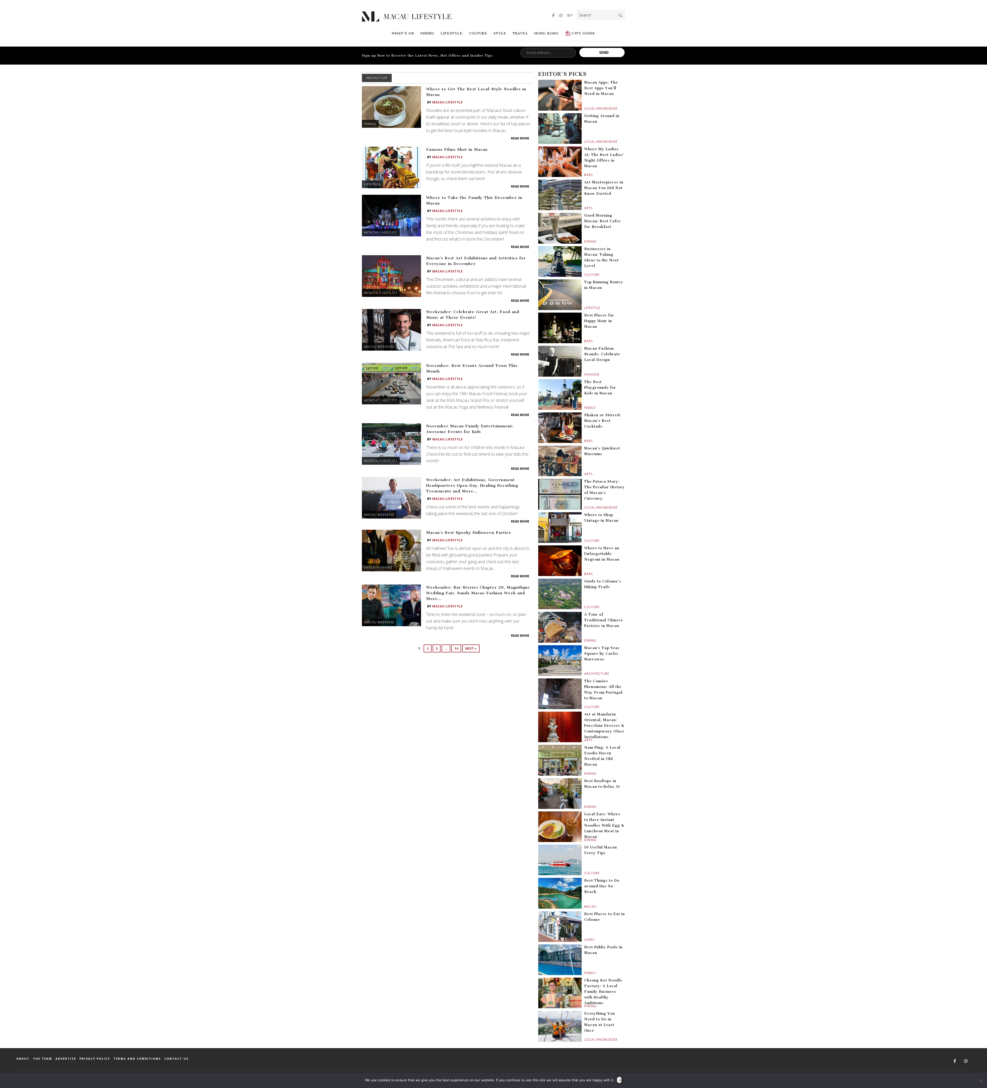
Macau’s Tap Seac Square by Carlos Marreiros (602, 653)
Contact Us (176, 1058)
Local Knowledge (585, 108)
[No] (980, 1080)
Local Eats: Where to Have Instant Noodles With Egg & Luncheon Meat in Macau (604, 825)
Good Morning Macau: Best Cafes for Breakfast (602, 221)
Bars (585, 175)
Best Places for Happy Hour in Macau (599, 321)
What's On (403, 33)
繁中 (570, 15)
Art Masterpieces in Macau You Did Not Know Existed (603, 188)
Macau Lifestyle (447, 102)
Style (500, 33)
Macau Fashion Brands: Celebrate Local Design (602, 354)
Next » (471, 648)
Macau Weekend (379, 346)
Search (620, 15)
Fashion (585, 374)
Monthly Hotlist (381, 232)
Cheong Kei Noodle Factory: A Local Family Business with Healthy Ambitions (603, 991)
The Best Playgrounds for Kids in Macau (600, 387)
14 (456, 648)
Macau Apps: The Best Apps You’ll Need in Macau (601, 88)
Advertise (66, 1058)
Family (585, 407)
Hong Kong (546, 33)
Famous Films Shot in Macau (457, 149)
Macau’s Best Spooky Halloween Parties (468, 532)
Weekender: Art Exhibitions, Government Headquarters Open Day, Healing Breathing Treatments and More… (472, 485)
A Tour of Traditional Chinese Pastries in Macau (603, 620)
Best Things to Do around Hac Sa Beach (601, 886)
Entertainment (378, 567)
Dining (427, 33)
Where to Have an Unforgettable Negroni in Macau (601, 554)
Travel (520, 33)
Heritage (372, 184)
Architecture (585, 673)
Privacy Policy (94, 1058)
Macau (585, 906)
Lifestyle (452, 33)
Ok (620, 1080)
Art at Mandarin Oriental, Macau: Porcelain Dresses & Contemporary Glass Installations (604, 725)
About (23, 1058)
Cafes (585, 939)
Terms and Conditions (137, 1058)
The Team (42, 1058)
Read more (520, 138)
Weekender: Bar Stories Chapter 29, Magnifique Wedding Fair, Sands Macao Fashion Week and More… (478, 593)
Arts (585, 208)
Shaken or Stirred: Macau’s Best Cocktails (602, 421)
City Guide (583, 33)
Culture (478, 33)
